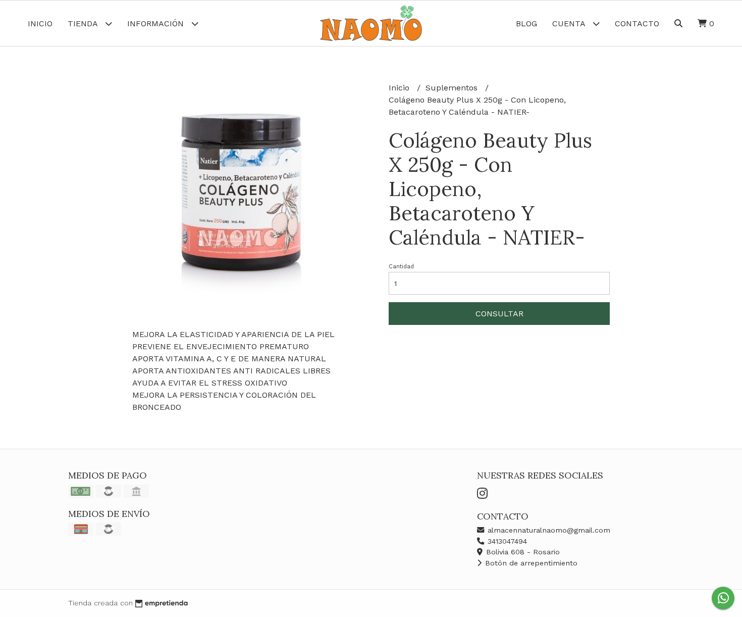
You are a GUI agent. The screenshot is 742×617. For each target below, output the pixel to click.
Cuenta (570, 23)
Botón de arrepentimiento (530, 563)
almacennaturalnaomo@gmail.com (547, 530)
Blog (526, 23)
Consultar (499, 313)
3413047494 (506, 541)
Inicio (40, 23)
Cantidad (401, 266)
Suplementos (453, 87)
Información (156, 23)
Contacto (637, 23)
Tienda (84, 23)
